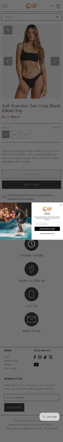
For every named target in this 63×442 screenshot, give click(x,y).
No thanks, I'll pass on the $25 (47, 233)
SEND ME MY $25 (47, 229)
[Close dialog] (60, 205)
